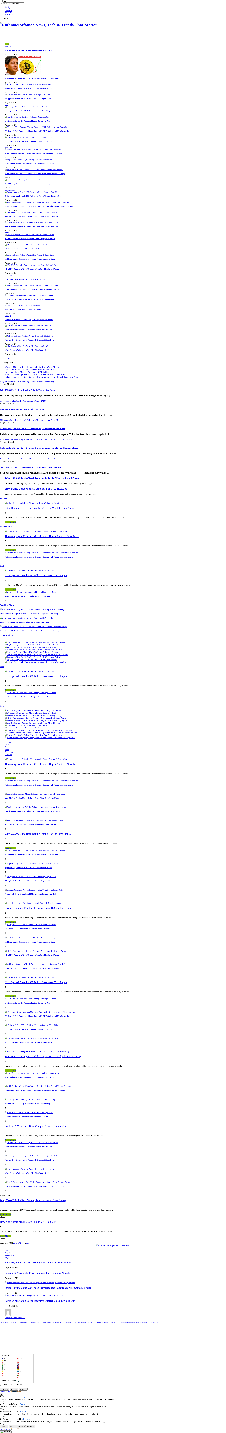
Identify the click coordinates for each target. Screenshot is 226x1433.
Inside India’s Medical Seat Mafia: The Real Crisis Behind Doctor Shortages (35, 174)
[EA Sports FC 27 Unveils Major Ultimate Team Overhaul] (27, 245)
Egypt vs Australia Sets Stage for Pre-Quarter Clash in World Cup (40, 1300)
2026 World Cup (144, 1322)
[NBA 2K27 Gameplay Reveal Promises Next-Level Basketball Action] (32, 265)
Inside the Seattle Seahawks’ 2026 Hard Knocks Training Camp (30, 259)
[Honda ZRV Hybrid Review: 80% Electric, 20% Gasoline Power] (30, 295)
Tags (7, 1257)
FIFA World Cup (68, 1322)
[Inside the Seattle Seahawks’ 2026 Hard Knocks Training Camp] (29, 255)
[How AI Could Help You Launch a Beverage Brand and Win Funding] (35, 662)
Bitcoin (117, 1322)
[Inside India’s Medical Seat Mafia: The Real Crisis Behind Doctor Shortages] (34, 170)
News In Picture (7, 635)
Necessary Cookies (11, 1397)
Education (8, 147)
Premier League (19, 1322)
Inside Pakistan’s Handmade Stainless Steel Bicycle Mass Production (32, 289)
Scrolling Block (7, 605)
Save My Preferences (17, 1426)
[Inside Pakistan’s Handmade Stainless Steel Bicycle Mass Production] (31, 285)
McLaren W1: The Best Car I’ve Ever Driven (23, 310)
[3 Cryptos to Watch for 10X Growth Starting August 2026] (27, 95)
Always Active (25, 1397)
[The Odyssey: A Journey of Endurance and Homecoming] (27, 180)
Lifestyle (8, 316)
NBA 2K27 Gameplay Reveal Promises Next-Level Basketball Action (32, 269)
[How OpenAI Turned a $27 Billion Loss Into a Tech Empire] (28, 107)
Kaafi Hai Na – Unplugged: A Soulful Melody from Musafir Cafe (30, 824)
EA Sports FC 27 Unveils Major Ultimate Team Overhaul (27, 249)
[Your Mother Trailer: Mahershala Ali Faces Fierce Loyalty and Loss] (31, 212)
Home (7, 44)
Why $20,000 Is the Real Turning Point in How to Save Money (29, 50)
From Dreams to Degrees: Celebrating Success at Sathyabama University (34, 153)
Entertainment (10, 190)
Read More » (10, 522)
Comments (9, 1255)
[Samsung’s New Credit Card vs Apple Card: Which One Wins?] (33, 657)
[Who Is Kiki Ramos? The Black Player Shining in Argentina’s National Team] (39, 730)
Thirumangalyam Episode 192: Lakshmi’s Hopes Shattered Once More (33, 196)
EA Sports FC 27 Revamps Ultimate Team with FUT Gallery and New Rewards (37, 131)
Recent (8, 1250)
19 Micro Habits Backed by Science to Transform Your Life (28, 330)
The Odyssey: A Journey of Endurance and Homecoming (27, 184)
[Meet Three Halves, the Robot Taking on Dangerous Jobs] (27, 117)
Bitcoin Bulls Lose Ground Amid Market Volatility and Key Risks (31, 894)
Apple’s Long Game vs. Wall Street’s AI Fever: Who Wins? (28, 88)
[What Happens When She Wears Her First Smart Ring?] (26, 346)
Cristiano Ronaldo (100, 1322)
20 (21, 1243)
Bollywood (112, 1322)
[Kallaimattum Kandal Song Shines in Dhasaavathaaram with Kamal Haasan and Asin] (37, 202)
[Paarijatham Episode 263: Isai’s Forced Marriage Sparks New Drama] (31, 222)
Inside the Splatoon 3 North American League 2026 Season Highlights (32, 968)
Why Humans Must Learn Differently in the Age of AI (26, 1117)
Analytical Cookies (11, 1411)
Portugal (26, 1322)
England (87, 1322)
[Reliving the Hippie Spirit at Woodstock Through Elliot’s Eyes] (29, 336)
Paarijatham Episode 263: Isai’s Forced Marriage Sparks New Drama (32, 226)
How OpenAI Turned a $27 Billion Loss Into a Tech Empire (28, 111)
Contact (7, 9)
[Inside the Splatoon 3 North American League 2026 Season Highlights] (36, 720)
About (7, 7)
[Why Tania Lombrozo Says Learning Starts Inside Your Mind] (28, 160)
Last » (29, 1243)
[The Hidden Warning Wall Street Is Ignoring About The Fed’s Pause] (23, 74)
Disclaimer (8, 11)
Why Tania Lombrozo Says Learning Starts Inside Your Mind (29, 164)
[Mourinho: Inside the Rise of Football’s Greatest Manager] (30, 728)
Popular (8, 1252)
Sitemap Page (9, 14)
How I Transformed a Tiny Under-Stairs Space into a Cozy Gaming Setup (34, 1186)
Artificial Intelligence (126, 1322)
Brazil (106, 1322)
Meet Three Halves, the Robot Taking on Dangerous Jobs (27, 121)
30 (23, 1243)
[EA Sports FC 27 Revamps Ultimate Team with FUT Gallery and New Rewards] (36, 127)
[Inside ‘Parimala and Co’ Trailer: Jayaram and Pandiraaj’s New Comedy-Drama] (40, 1282)
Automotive (9, 275)
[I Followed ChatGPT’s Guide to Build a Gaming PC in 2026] (28, 137)
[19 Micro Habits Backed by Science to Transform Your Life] (28, 326)
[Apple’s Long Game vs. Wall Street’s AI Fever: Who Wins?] (28, 84)
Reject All (14, 1389)
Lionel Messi (32, 1322)
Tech (6, 105)
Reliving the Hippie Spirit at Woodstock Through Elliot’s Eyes (29, 340)
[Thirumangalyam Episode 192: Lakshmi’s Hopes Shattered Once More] (32, 192)
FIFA (75, 1322)
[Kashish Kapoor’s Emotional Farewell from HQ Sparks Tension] (29, 235)
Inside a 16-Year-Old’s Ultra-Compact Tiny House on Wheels (29, 320)
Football (44, 1322)
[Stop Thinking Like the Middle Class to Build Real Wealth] (31, 659)
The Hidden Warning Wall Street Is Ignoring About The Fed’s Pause (32, 78)
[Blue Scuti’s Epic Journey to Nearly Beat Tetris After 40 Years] (32, 723)
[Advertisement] (43, 35)
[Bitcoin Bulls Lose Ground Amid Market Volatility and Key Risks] (34, 650)
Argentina (135, 1322)
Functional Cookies (11, 1404)
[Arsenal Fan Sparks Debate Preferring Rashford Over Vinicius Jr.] (34, 735)
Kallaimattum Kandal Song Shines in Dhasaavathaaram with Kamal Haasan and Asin (39, 206)
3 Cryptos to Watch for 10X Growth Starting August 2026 (28, 99)
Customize (4, 1389)
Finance (8, 46)
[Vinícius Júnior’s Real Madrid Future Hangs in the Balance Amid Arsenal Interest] (41, 733)
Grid (2, 706)
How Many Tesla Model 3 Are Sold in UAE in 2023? (25, 279)
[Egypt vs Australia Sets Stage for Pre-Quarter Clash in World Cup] (34, 1295)
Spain (8, 1322)
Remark (23, 1404)
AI (139, 1322)
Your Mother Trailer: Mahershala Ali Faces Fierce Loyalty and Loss (32, 216)
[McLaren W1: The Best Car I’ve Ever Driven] (22, 306)
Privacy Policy (9, 13)
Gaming (39, 1322)
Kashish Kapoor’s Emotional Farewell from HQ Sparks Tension (30, 239)
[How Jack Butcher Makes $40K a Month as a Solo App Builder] (31, 652)
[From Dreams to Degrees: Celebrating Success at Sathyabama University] (33, 149)
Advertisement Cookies (13, 1419)
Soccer (12, 1322)
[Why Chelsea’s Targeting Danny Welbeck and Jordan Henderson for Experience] (40, 737)
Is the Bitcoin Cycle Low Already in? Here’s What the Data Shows (40, 507)
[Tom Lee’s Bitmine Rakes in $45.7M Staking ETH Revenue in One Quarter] (36, 654)
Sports (7, 233)
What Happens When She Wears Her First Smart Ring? (27, 350)
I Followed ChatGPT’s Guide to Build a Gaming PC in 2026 (28, 141)
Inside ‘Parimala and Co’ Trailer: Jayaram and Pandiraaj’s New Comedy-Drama (48, 1287)
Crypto (92, 1322)
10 (19, 1243)
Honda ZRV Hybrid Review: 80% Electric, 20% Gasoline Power (30, 299)
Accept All (23, 1389)
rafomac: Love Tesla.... (15, 1317)
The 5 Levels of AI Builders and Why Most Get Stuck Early (28, 1042)
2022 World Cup (154, 1322)
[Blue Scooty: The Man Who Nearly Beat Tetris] (26, 725)
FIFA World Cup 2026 (58, 1322)
